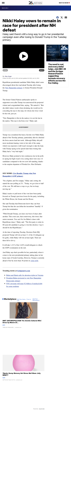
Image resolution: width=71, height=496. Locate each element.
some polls (34, 260)
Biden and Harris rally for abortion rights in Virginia (24, 275)
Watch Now (64, 3)
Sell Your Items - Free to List (24, 300)
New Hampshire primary (14, 88)
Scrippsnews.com (23, 270)
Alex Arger (8, 76)
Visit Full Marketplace (36, 299)
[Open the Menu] (3, 3)
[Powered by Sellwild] (41, 409)
